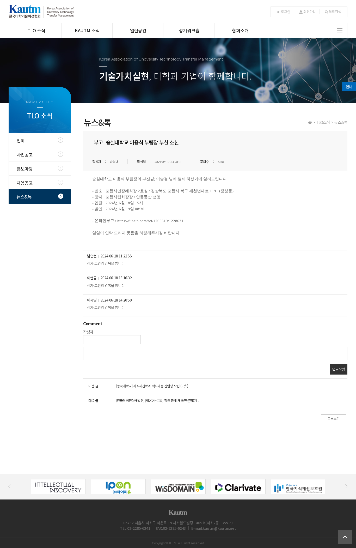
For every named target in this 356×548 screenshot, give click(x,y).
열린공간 (138, 30)
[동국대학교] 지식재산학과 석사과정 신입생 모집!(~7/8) (152, 385)
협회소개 (240, 30)
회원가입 (309, 11)
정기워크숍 (189, 30)
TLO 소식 (36, 30)
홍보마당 (25, 168)
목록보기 (333, 418)
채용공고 (25, 182)
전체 (20, 140)
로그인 (285, 11)
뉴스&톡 (24, 196)
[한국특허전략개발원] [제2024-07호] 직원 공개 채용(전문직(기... (157, 400)
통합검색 (335, 11)
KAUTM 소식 (87, 30)
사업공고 (25, 154)
